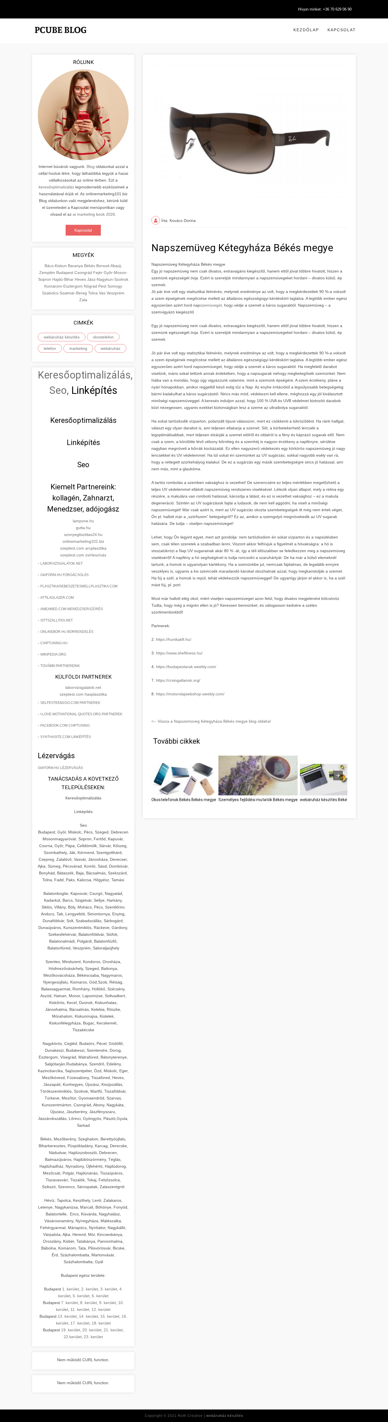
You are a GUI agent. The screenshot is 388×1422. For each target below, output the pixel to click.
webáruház (110, 348)
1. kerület (70, 1289)
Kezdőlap (306, 30)
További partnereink (60, 666)
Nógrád (91, 286)
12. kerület (100, 1309)
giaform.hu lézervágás (60, 768)
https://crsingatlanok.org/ (178, 680)
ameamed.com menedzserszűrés (71, 609)
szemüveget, (211, 305)
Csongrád (83, 272)
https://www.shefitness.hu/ (179, 653)
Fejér (98, 272)
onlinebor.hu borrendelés (66, 632)
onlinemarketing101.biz (83, 541)
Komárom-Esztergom (64, 286)
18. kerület (101, 1323)
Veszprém (115, 293)
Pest (102, 286)
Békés (90, 265)
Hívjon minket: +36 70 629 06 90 (325, 9)
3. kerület (108, 1289)
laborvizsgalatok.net (61, 564)
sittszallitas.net (56, 620)
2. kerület (89, 1289)
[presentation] (338, 775)
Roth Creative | (210, 1416)
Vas (103, 293)
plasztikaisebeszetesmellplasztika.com (79, 586)
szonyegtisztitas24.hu (83, 534)
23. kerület (93, 1336)
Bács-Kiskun (56, 265)
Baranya (76, 265)
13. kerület (67, 1316)
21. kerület (113, 1330)
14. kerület (88, 1316)
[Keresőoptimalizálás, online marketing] (60, 37)
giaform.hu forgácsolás (64, 575)
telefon (50, 348)
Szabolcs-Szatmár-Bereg (65, 293)
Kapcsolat (341, 30)
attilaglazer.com (57, 598)
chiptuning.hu (54, 643)
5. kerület (81, 1296)
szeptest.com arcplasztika (83, 548)
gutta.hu (83, 527)
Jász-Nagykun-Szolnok (107, 279)
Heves (81, 279)
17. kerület (79, 1323)
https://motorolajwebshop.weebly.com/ (190, 694)
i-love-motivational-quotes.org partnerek (81, 714)
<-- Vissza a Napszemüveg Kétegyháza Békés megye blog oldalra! (211, 721)
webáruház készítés (62, 337)
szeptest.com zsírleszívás (83, 555)
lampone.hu (83, 521)
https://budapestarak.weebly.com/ (186, 666)
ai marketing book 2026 (94, 214)
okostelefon (103, 337)
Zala (83, 300)
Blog (91, 166)
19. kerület (70, 1330)
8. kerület (88, 1302)
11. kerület (79, 1309)
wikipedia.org (53, 654)
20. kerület (91, 1330)
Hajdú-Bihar (63, 279)
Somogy (114, 286)
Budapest (65, 272)
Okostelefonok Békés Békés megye (183, 799)
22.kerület (73, 1336)
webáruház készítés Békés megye (331, 799)
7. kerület (69, 1302)
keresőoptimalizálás (56, 187)
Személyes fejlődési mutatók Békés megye (258, 799)
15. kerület (109, 1316)
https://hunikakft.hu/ (173, 639)
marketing (78, 348)
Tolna (93, 293)
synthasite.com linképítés (65, 737)
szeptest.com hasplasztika (83, 694)
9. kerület (107, 1302)
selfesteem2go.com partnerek (70, 703)
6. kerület (100, 1296)
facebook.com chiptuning (65, 725)
